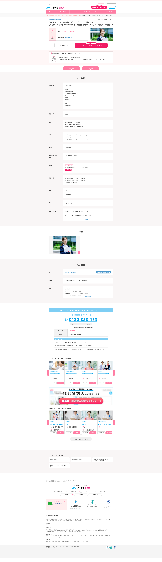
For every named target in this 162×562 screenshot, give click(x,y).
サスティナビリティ (62, 546)
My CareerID (95, 530)
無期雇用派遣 (75, 537)
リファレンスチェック (85, 541)
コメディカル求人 (56, 537)
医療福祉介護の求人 (78, 520)
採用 (67, 546)
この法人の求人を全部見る (81, 439)
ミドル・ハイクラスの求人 (88, 519)
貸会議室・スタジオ (69, 541)
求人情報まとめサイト (50, 529)
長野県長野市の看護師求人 (78, 460)
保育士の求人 (70, 537)
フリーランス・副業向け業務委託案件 (66, 520)
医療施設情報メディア (103, 530)
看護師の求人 (49, 537)
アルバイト (96, 519)
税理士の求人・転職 (96, 535)
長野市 (63, 15)
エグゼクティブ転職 (82, 535)
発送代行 (63, 541)
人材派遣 (47, 535)
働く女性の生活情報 (98, 529)
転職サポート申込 (95, 494)
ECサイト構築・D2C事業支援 (80, 530)
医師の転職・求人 (63, 537)
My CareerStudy (89, 530)
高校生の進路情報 (49, 524)
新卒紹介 (68, 535)
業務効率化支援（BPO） (56, 541)
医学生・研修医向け (68, 519)
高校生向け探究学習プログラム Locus (60, 524)
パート (100, 519)
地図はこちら (68, 37)
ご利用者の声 (99, 11)
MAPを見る (68, 169)
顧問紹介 (102, 535)
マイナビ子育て (71, 530)
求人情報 (71, 68)
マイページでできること (111, 3)
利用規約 (66, 494)
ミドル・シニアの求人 (107, 519)
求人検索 (88, 11)
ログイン (112, 7)
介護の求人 (81, 537)
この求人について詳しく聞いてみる (91, 44)
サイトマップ (88, 491)
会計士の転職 (89, 535)
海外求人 (80, 519)
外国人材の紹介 (95, 537)
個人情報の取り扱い (102, 491)
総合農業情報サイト (63, 530)
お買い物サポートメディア (51, 531)
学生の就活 (48, 519)
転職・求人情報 (75, 519)
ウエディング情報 (50, 530)
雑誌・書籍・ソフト (106, 529)
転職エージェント (74, 535)
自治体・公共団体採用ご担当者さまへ (59, 491)
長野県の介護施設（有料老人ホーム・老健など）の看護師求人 (101, 459)
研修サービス (48, 541)
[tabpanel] (101, 36)
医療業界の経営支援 (87, 537)
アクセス (57, 546)
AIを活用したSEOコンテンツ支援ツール (74, 531)
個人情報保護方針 (76, 546)
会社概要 (53, 546)
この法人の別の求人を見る (103, 272)
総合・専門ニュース (58, 529)
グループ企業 (71, 546)
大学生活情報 (91, 529)
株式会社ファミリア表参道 (55, 19)
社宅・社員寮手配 (77, 541)
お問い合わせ (81, 494)
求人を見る (60, 382)
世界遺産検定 (56, 530)
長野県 (59, 15)
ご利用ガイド (64, 11)
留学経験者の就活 (54, 519)
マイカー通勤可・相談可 (69, 165)
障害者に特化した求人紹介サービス (53, 520)
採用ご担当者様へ (101, 3)
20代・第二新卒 (63, 535)
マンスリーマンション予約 (61, 531)
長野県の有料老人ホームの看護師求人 (58, 465)
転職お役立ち (111, 11)
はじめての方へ (76, 11)
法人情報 (90, 68)
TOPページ (53, 11)
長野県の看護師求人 (55, 460)
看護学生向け (61, 519)
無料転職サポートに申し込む (98, 7)
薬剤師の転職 (107, 535)
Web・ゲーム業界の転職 (55, 535)
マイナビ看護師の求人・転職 (51, 15)
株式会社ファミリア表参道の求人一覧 (73, 15)
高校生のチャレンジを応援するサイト (69, 529)
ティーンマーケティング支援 (82, 529)
